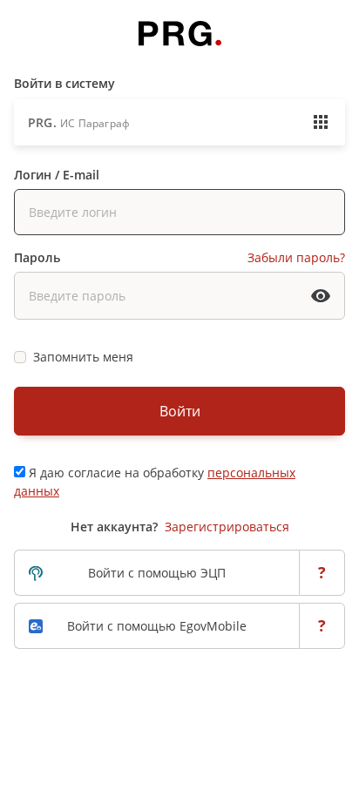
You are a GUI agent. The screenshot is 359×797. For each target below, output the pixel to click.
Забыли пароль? (296, 257)
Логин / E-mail (56, 174)
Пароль (37, 257)
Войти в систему (64, 83)
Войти (179, 411)
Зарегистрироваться (227, 526)
